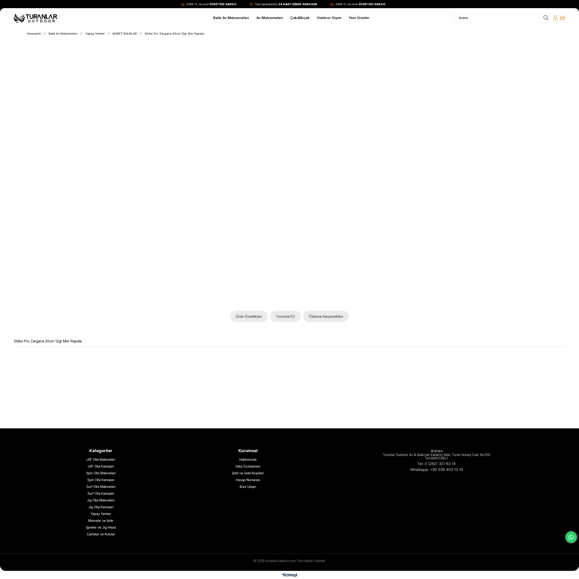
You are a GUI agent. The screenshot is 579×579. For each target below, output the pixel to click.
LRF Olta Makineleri (101, 459)
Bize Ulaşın (248, 487)
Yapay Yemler (101, 514)
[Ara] (546, 17)
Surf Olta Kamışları (101, 493)
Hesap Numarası (248, 480)
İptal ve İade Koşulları (248, 473)
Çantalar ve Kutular (101, 534)
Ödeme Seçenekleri (326, 316)
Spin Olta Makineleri (101, 473)
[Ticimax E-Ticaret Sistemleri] (290, 575)
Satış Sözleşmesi (247, 466)
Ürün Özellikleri (249, 316)
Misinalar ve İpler (101, 520)
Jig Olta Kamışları (101, 507)
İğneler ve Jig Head (101, 527)
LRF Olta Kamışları (101, 466)
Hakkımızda (247, 459)
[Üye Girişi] (555, 17)
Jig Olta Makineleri (101, 500)
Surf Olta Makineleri (101, 487)
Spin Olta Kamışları (100, 480)
